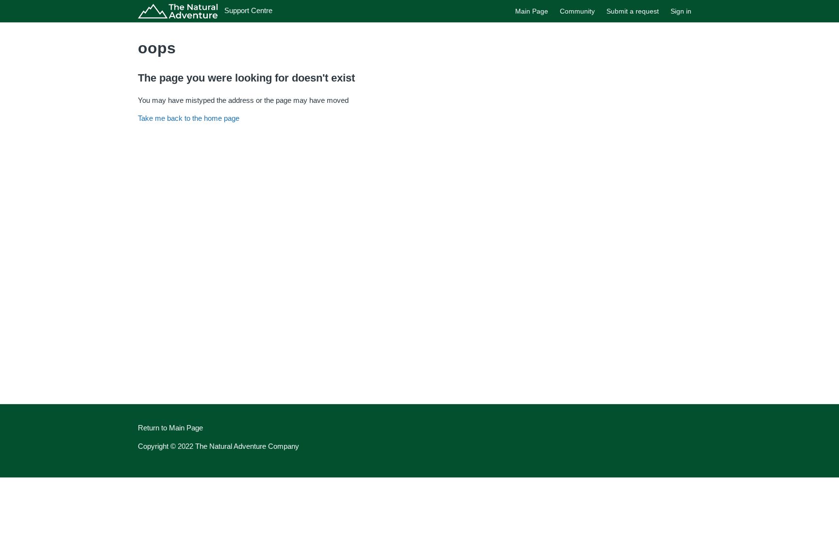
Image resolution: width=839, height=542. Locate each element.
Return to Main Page (170, 428)
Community (577, 11)
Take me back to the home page (188, 118)
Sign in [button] (681, 11)
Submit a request (632, 11)
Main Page (531, 11)
